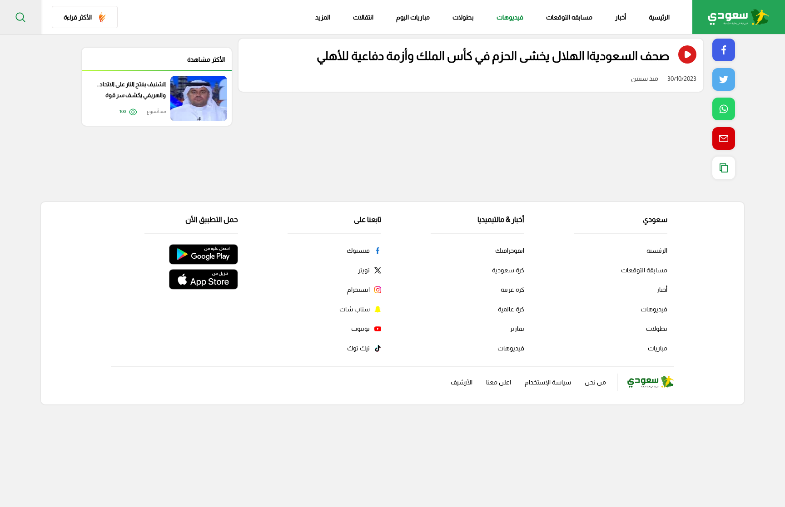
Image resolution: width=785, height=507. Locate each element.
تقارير (517, 328)
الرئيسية (659, 17)
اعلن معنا (498, 382)
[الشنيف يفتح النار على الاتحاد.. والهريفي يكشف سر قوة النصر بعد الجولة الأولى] (152, 98)
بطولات (463, 17)
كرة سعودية (508, 270)
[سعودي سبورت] (738, 17)
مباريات (657, 348)
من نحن (595, 382)
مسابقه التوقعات (569, 17)
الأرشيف (461, 382)
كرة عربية (512, 289)
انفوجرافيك (509, 250)
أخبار (620, 17)
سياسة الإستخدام (548, 382)
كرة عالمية (511, 309)
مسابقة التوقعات (644, 270)
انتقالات (363, 17)
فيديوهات (510, 17)
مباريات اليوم (413, 17)
